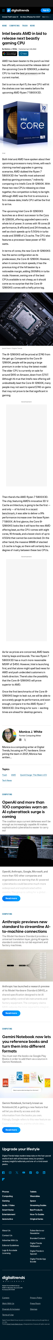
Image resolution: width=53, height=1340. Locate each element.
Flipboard (3, 1179)
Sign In (46, 10)
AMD (13, 775)
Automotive (7, 1219)
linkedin (20, 740)
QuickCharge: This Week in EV (33, 775)
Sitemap (33, 1309)
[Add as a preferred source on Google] (9, 53)
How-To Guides (37, 1214)
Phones (5, 1191)
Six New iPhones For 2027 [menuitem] (30, 17)
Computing (7, 1196)
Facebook (3, 1172)
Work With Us (8, 1303)
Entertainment (8, 1214)
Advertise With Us (10, 1240)
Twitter (17, 1172)
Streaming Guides (38, 1205)
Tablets (33, 1191)
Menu (3, 10)
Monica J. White (10, 49)
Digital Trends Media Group (15, 1324)
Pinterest (37, 1172)
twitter (25, 740)
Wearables (35, 1196)
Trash (4, 775)
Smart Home (8, 1210)
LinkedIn (44, 1172)
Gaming (6, 1201)
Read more (11, 898)
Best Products (36, 1210)
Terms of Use (8, 1314)
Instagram (10, 1172)
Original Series (36, 1219)
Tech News (7, 780)
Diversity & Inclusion (11, 1309)
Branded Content (37, 1238)
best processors (29, 73)
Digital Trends (15, 13)
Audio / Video (8, 1205)
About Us (6, 1230)
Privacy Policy (36, 1297)
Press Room (35, 1303)
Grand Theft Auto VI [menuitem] (10, 17)
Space (33, 1201)
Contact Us (7, 1235)
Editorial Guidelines (10, 1245)
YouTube (23, 1172)
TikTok (30, 1172)
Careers (5, 1297)
